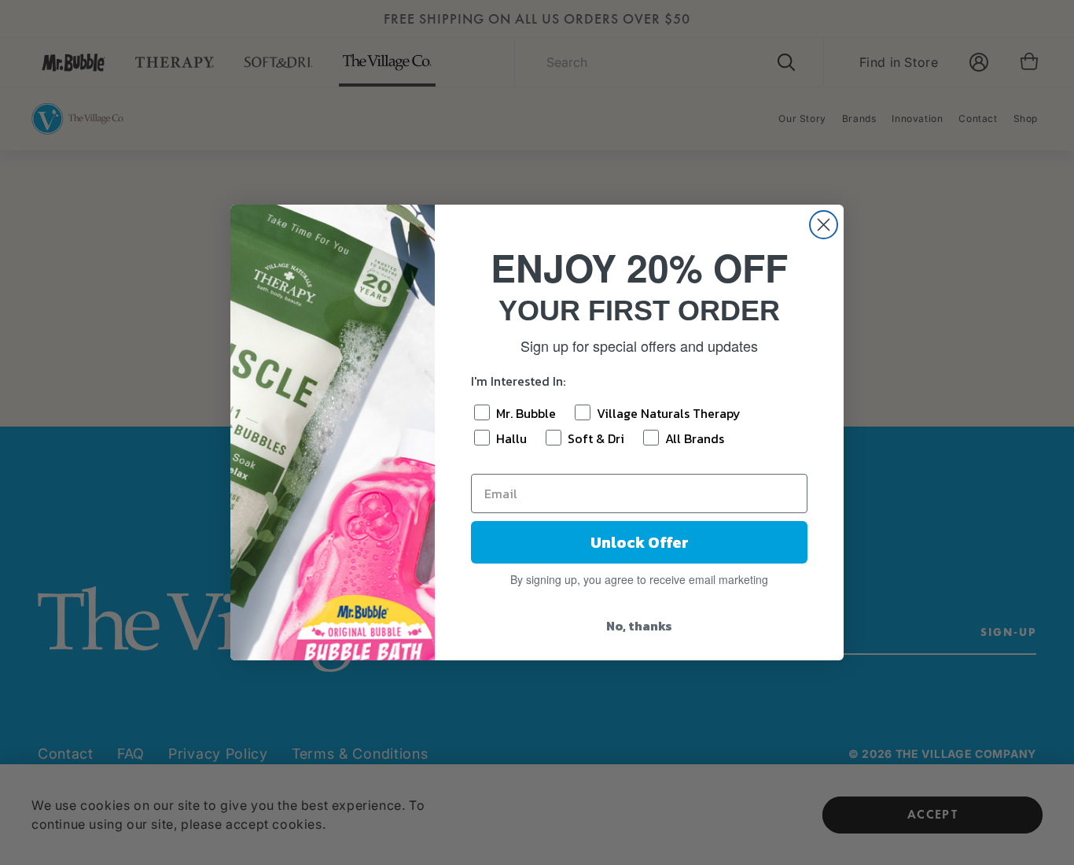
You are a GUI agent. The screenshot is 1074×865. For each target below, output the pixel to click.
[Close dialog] (823, 224)
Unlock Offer (639, 542)
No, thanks (639, 625)
